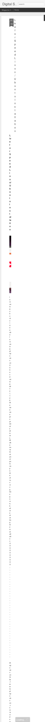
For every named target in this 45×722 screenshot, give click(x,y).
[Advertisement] (24, 56)
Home (16, 10)
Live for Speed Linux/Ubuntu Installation (15, 75)
